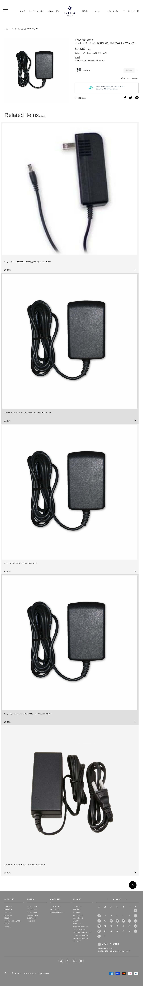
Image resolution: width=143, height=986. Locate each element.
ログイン (6, 924)
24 (105, 931)
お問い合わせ (77, 909)
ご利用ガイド (8, 906)
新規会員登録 (8, 909)
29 (135, 931)
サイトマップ (77, 941)
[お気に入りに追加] (137, 70)
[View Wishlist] (133, 11)
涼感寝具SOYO (31, 918)
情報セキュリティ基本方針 (80, 938)
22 (135, 926)
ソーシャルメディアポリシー (81, 935)
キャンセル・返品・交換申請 (12, 921)
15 (135, 921)
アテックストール (32, 909)
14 (129, 921)
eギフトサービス (55, 909)
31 (105, 936)
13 (123, 921)
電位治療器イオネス (32, 915)
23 (99, 931)
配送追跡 (6, 918)
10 (105, 921)
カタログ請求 (77, 912)
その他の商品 (31, 921)
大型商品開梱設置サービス (57, 912)
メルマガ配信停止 (78, 918)
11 (111, 921)
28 (129, 931)
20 (123, 926)
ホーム (5, 29)
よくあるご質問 (77, 906)
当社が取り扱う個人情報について (82, 932)
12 (117, 921)
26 (117, 931)
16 (99, 926)
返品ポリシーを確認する (131, 78)
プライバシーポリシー (79, 929)
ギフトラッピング (55, 906)
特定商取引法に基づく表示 (80, 927)
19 (117, 926)
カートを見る (8, 915)
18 (111, 926)
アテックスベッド (32, 912)
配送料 (80, 60)
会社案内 (75, 921)
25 (111, 931)
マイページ (7, 912)
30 (99, 936)
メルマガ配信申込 (78, 915)
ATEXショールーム (78, 924)
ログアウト (7, 927)
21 (129, 926)
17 (105, 926)
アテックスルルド (32, 906)
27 (123, 931)
